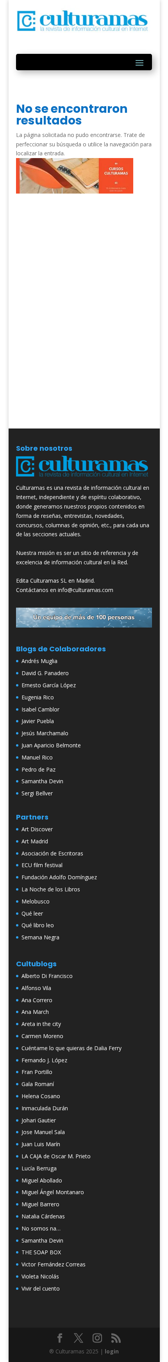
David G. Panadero (45, 673)
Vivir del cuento (40, 1288)
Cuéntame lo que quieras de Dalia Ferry (71, 1048)
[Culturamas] (84, 478)
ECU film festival (42, 865)
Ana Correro (36, 1000)
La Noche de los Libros (50, 889)
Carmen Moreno (42, 1036)
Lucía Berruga (39, 1168)
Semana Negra (40, 937)
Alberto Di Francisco (47, 976)
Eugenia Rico (37, 697)
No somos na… (41, 1228)
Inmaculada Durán (44, 1108)
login (112, 1351)
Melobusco (35, 901)
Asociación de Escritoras (52, 853)
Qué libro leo (37, 925)
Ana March (35, 1011)
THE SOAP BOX (41, 1252)
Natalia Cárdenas (43, 1216)
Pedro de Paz (38, 769)
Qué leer (32, 913)
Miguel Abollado (41, 1180)
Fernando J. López (44, 1060)
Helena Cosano (40, 1096)
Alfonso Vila (36, 988)
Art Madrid (34, 841)
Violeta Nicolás (40, 1276)
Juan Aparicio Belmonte (51, 745)
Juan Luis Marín (40, 1144)
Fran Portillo (36, 1072)
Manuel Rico (37, 757)
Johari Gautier (38, 1120)
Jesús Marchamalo (44, 733)
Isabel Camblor (40, 709)
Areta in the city (41, 1024)
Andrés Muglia (39, 661)
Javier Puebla (37, 721)
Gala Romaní (37, 1084)
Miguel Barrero (40, 1204)
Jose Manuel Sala (43, 1132)
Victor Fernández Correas (53, 1264)
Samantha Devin (42, 781)
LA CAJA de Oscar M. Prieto (56, 1156)
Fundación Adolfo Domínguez (59, 877)
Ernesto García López (48, 685)
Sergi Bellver (37, 793)
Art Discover (37, 829)
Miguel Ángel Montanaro (52, 1192)
